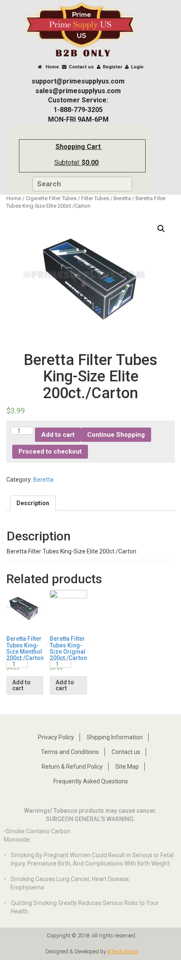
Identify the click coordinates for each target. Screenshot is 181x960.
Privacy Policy (56, 737)
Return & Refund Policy (72, 766)
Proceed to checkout (50, 451)
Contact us (81, 67)
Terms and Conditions (70, 752)
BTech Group (122, 951)
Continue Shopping (116, 434)
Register (112, 67)
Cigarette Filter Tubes (51, 198)
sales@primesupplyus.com (78, 91)
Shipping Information (115, 737)
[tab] (33, 503)
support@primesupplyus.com (78, 81)
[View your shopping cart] (108, 151)
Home (51, 67)
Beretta (122, 198)
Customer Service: (78, 100)
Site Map (127, 766)
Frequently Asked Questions (90, 781)
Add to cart (58, 434)
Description (32, 503)
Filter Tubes (95, 198)
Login (137, 67)
